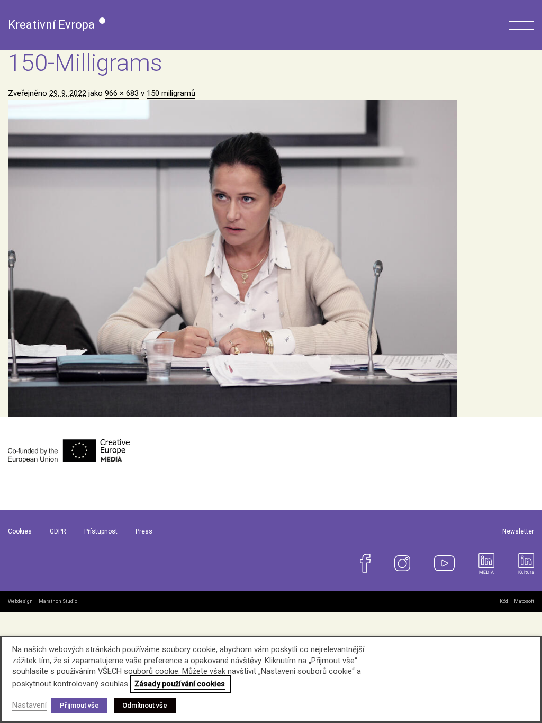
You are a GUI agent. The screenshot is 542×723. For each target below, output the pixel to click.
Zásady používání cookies (179, 684)
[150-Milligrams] (271, 258)
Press (144, 531)
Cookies (20, 531)
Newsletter (518, 531)
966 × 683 (122, 93)
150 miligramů (171, 93)
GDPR (58, 531)
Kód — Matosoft (517, 601)
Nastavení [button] (29, 705)
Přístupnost (101, 531)
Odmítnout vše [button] (144, 705)
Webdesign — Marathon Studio (42, 601)
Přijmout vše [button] (79, 705)
